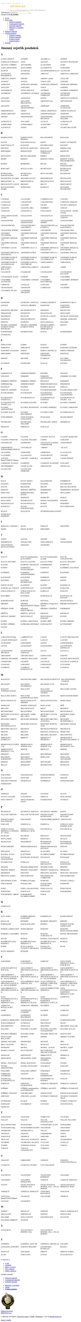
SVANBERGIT (26, 1104)
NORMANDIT (6, 784)
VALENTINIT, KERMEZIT (45, 1176)
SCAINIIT (44, 1015)
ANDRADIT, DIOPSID (29, 84)
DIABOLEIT (5, 319)
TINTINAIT (5, 1133)
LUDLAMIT (44, 667)
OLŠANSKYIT (26, 797)
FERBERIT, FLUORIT (68, 376)
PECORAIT (25, 836)
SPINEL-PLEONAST (28, 1063)
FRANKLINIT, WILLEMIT (26, 423)
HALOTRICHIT (46, 481)
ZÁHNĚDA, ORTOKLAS (49, 1244)
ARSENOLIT (25, 114)
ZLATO (3, 1255)
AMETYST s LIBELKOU (69, 74)
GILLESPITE (5, 452)
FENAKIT (64, 373)
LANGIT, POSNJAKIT (9, 640)
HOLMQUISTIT (26, 500)
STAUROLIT (45, 1066)
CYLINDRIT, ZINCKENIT (25, 291)
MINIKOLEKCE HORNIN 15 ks (46, 745)
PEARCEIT (5, 836)
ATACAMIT (25, 121)
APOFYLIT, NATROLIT (69, 98)
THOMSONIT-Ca (27, 1131)
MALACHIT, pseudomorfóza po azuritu (29, 697)
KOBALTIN (64, 588)
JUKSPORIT (45, 545)
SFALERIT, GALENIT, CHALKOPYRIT (48, 1030)
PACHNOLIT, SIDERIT (48, 811)
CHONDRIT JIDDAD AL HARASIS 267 (49, 249)
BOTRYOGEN (45, 169)
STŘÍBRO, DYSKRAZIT (69, 1088)
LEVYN (43, 651)
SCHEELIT (64, 1015)
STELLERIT (5, 1071)
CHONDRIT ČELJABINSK (6, 234)
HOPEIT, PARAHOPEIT (49, 500)
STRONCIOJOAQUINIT (69, 1093)
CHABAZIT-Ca (26, 211)
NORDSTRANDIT (67, 781)
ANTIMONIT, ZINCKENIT (65, 94)
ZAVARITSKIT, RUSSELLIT (46, 1248)
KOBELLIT (44, 591)
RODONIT (44, 929)
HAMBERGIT (65, 481)
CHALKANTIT (26, 216)
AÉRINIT (63, 59)
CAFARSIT (5, 199)
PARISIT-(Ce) (25, 824)
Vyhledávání (5, 12)
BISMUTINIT (65, 156)
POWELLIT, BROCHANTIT (46, 863)
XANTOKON (6, 1230)
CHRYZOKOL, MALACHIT (6, 268)
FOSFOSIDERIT (7, 417)
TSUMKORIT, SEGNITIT (30, 1142)
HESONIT (44, 493)
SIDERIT (43, 1037)
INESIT (3, 529)
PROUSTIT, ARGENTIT (69, 873)
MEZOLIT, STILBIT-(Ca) (49, 732)
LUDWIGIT (64, 667)
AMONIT (24, 78)
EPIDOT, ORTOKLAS (48, 350)
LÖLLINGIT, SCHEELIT (69, 661)
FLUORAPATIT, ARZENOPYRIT (46, 394)
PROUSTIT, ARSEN (8, 876)
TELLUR (24, 1120)
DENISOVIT (25, 313)
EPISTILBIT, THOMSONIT (45, 354)
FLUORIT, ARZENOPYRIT (7, 408)
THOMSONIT (6, 1131)
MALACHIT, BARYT (8, 696)
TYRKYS (63, 1145)
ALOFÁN (4, 71)
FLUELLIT (25, 390)
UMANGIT (5, 1160)
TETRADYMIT (26, 1125)
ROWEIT (24, 939)
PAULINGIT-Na (66, 829)
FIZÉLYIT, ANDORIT (9, 390)
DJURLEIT (25, 322)
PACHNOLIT (6, 811)
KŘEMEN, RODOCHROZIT (27, 609)
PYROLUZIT (45, 891)
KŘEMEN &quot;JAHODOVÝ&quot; (30, 604)
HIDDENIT (25, 497)
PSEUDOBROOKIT (67, 876)
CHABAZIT (5, 211)
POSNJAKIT (65, 857)
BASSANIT (25, 145)
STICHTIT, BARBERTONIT (46, 1075)
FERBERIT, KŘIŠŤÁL (9, 381)
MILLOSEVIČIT (66, 735)
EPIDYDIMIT (6, 353)
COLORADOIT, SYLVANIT (66, 273)
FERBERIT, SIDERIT (28, 381)
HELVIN (43, 487)
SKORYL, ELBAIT (8, 1050)
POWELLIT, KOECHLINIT (65, 863)
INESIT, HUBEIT (27, 529)
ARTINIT (4, 117)
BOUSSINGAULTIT (28, 178)
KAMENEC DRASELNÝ (30, 565)
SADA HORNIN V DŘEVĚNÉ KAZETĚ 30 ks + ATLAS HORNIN (9, 983)
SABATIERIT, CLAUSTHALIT (27, 962)
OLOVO (63, 794)
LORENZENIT (45, 664)
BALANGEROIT (46, 137)
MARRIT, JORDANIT (28, 705)
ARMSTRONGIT (7, 111)
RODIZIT (43, 924)
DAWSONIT (45, 305)
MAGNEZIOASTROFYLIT (50, 679)
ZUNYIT (43, 1255)
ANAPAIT (4, 81)
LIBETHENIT (6, 656)
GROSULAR (65, 466)
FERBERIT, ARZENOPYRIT (46, 377)
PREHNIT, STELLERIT (29, 870)
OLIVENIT (44, 794)
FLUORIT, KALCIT (8, 412)
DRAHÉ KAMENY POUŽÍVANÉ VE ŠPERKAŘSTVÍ (47, 327)
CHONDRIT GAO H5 (9, 248)
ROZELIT (64, 939)
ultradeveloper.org (55, 1316)
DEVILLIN (25, 316)
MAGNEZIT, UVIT (47, 684)
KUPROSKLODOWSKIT (30, 624)
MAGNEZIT (5, 684)
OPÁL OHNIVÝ (7, 800)
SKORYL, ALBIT (66, 1047)
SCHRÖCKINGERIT (67, 1020)
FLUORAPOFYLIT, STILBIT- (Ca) (8, 403)
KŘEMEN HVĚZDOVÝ (69, 604)
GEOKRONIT (26, 443)
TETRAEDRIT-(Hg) (8, 1128)
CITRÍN (63, 267)
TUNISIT (4, 1145)
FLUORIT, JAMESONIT (69, 407)
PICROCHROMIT (7, 846)
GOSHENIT (25, 463)
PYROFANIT (5, 891)
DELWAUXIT (65, 310)
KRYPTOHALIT (27, 616)
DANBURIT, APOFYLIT (30, 302)
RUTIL (62, 946)
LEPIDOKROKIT (66, 643)
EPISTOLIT (64, 353)
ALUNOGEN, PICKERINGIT (6, 74)
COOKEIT (24, 277)
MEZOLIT (24, 732)
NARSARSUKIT (27, 775)
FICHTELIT (5, 387)
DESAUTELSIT (46, 313)
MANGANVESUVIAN (48, 701)
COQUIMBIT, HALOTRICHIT (46, 281)
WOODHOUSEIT (46, 1217)
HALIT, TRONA (27, 481)
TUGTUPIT (44, 1142)
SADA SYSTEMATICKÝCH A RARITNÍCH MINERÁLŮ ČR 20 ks (29, 999)
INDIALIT (44, 526)
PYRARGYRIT (26, 884)
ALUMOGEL (25, 71)
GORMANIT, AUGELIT (9, 463)
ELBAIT (43, 345)
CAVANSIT (25, 205)
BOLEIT (43, 164)
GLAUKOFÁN (26, 455)
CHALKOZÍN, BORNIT (9, 230)
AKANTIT (44, 62)
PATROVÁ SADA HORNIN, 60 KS (66, 825)
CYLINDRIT (65, 287)
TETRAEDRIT (65, 1125)
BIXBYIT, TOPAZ (47, 159)
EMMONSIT (5, 348)
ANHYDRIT (25, 87)
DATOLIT (4, 305)
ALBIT (62, 65)
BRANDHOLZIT (46, 178)
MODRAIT (5, 754)
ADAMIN (24, 59)
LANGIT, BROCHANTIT (69, 637)
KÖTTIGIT (44, 601)
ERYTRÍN (24, 358)
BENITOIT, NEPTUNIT (29, 148)
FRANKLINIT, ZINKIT (48, 422)
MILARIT (4, 735)
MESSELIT (64, 708)
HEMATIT (4, 490)
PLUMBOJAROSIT (67, 854)
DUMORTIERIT (66, 332)
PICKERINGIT (26, 842)
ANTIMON (44, 90)
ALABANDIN (45, 65)
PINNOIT (63, 846)
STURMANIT (6, 1101)
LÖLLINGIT (45, 661)
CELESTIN (5, 208)
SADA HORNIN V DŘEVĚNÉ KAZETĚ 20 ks (69, 970)
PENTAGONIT (65, 836)
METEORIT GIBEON (8, 719)
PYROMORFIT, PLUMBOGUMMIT (28, 895)
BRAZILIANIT (65, 178)
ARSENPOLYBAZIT (48, 114)
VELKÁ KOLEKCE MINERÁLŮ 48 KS (67, 1186)
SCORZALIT (25, 1023)
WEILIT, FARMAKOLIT (69, 1211)
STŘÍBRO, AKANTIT (48, 1088)
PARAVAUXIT (66, 819)
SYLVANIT (44, 1104)
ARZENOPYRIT (27, 117)
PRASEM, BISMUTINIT (29, 867)
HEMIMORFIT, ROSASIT (69, 490)
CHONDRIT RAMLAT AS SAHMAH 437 (48, 258)
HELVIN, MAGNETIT (68, 487)
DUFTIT (43, 332)
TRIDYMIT (44, 1136)
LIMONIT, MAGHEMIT (9, 658)
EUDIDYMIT (25, 363)
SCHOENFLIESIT (27, 1020)
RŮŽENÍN (24, 951)
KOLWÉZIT (25, 596)
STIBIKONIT (65, 1071)
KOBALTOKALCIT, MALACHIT (28, 592)
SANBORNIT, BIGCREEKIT (26, 1016)
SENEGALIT (25, 1026)
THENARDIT (65, 1128)
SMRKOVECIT (46, 1055)
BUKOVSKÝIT (66, 184)
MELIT (43, 708)
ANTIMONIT (6, 93)
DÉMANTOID (6, 313)
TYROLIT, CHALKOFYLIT (27, 1149)
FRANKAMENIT (66, 417)
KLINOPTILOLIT (27, 588)
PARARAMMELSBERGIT (50, 819)
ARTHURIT (64, 114)
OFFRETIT (5, 794)
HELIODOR (25, 487)
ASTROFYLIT (6, 121)
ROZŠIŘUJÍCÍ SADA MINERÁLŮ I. (28, 942)
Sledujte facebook (7, 1312)
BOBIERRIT (25, 164)
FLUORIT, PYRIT (46, 412)
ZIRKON (43, 1252)
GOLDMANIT (45, 458)
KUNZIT (63, 616)
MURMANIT (25, 765)
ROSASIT (24, 934)
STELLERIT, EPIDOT (28, 1071)
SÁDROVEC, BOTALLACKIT (7, 1006)
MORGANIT (45, 757)
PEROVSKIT (45, 839)
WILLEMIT (5, 1217)
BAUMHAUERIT (46, 145)
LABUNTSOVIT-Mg (8, 637)
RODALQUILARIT (28, 924)
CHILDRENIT (45, 230)
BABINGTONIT (7, 137)
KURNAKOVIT (46, 624)
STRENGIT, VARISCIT (68, 1083)
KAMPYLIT (64, 565)
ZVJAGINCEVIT (66, 1255)
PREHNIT (64, 867)
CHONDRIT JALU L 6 (29, 248)
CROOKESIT (25, 287)
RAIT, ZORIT (6, 916)
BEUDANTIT (6, 156)
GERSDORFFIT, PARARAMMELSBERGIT (10, 448)
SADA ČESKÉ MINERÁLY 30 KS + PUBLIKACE (67, 963)
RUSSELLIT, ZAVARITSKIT (45, 947)
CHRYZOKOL (65, 262)
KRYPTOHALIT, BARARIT (46, 617)
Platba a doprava (10, 1271)
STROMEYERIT (27, 1093)
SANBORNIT (6, 1015)
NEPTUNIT (25, 778)
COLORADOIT (46, 272)
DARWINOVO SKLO (68, 302)
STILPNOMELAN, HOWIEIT (47, 1079)
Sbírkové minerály (15, 22)
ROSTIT (4, 939)
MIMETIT (24, 738)
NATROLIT (64, 775)
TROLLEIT (5, 1139)
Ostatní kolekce (14, 41)
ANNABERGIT (6, 90)
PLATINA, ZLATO (7, 854)
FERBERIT (25, 376)
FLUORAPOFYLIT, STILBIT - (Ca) (67, 398)
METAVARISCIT (66, 711)
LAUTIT (24, 640)
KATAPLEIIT (6, 577)
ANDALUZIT (45, 81)
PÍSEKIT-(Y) (25, 851)
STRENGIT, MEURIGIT (49, 1083)
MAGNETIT (5, 679)
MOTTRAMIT (45, 762)
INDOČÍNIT (64, 526)
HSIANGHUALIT (7, 503)
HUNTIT (43, 506)
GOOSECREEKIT (66, 458)
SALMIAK (44, 1010)
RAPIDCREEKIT (66, 916)
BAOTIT (4, 142)
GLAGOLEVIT (65, 452)
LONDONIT (5, 664)
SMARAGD (5, 1055)
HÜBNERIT (64, 503)
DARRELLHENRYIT (48, 302)
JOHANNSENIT (66, 542)
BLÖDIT (4, 164)
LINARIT (43, 658)
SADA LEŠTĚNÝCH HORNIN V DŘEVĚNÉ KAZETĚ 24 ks (48, 983)
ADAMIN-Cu (45, 59)
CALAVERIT (25, 199)
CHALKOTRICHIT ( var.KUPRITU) (28, 226)
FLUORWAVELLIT (67, 412)
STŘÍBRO (4, 1088)
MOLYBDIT (64, 754)
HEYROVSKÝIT (7, 497)
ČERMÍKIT (44, 208)
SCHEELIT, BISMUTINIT (10, 1020)
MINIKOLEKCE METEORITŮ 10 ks (67, 745)
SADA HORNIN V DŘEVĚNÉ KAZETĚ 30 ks (69, 976)
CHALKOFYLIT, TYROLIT (66, 217)
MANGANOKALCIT (8, 701)
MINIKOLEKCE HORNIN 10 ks (27, 745)
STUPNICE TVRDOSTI (49, 1096)
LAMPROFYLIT (27, 637)
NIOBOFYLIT (26, 781)
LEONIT (43, 643)
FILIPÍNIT (24, 387)
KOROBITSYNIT (7, 601)
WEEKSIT (44, 1211)
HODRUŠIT (44, 497)
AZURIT (43, 127)
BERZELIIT (64, 151)
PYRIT (3, 888)
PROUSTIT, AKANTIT (48, 873)
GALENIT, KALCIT (47, 437)
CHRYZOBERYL (46, 262)
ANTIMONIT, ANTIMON (30, 93)
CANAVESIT (5, 202)
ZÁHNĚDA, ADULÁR (29, 1244)
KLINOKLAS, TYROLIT (10, 588)
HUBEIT (43, 503)
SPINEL (63, 1058)
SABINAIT (44, 961)
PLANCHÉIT (45, 851)
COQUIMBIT (65, 277)
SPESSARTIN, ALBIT (28, 1058)
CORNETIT (5, 285)
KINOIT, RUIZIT (7, 585)
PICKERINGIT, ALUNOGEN (46, 842)
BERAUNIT (44, 148)
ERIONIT (4, 358)
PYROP (43, 894)
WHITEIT (44, 1214)
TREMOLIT (25, 1136)
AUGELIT (44, 121)
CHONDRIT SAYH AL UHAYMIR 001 (29, 263)
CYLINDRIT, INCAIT (9, 290)
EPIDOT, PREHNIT (67, 350)
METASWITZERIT (47, 711)
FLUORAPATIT (26, 393)
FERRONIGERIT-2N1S (48, 384)
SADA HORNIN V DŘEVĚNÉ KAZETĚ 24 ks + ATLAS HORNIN (49, 976)
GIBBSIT (44, 447)
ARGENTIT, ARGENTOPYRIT (27, 107)
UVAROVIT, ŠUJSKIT (29, 1165)
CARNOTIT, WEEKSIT (68, 202)
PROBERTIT (5, 873)
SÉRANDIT (44, 1026)
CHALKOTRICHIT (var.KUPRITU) (67, 226)
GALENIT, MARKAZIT (69, 437)
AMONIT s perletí (46, 78)
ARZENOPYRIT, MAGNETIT (46, 117)
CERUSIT (64, 208)
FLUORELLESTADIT (29, 402)
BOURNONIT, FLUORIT (10, 178)
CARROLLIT (6, 205)
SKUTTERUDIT (27, 1050)
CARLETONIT (26, 202)
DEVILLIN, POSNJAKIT (69, 316)
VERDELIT (5, 1191)
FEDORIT (44, 373)
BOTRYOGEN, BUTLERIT (65, 169)
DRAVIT (63, 325)
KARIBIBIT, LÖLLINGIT (69, 568)
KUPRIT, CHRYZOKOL (29, 621)
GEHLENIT (64, 440)
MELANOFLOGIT (27, 708)
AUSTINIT (64, 124)
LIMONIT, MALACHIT (29, 658)
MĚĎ (62, 705)
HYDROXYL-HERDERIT (6, 515)
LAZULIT (44, 640)
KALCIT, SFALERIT (67, 562)
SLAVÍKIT (64, 1050)
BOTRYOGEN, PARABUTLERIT (7, 174)
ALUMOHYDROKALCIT (49, 71)
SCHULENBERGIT (8, 1023)
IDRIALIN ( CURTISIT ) (9, 526)
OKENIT (24, 794)
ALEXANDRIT (26, 68)
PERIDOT (24, 839)
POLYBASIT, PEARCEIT (30, 857)
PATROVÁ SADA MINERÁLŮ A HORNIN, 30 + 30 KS (10, 831)
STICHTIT (24, 1074)
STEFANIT (64, 1066)
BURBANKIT (26, 187)
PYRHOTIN (64, 884)
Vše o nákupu (9, 1269)
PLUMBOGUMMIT (47, 854)
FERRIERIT (64, 381)
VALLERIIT (64, 1175)
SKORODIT (5, 1047)
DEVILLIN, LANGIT (48, 316)
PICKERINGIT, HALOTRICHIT (66, 842)
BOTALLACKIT (27, 169)
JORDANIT (25, 545)
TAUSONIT (64, 1117)
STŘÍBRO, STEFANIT (9, 1093)
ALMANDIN (65, 68)
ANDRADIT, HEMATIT (49, 84)
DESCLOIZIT (65, 313)
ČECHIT (43, 205)
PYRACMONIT (6, 884)
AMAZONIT (25, 74)
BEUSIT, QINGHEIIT (28, 156)
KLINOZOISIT (45, 588)
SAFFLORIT (65, 1005)
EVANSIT (64, 363)
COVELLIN (25, 285)
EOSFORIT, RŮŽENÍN (68, 348)
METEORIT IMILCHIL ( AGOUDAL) (49, 720)
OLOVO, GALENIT (8, 797)
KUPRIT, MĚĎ (45, 621)
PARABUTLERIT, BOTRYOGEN (47, 815)
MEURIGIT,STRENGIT (48, 729)
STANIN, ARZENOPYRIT (7, 1067)
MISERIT (63, 749)
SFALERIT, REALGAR (48, 1034)
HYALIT (4, 511)
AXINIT (24, 127)
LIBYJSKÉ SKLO (27, 656)
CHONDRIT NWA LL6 (68, 253)
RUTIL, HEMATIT (7, 951)
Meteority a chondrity (16, 28)
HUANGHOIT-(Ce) (27, 503)
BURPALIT (44, 187)
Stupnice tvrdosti (14, 35)
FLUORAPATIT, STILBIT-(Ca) (7, 398)
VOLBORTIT (25, 1201)
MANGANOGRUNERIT (69, 696)
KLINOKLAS (65, 585)
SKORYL (24, 1047)
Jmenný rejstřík (6, 1320)
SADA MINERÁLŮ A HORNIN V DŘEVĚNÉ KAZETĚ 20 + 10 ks (68, 983)
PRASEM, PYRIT (46, 867)
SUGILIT (24, 1101)
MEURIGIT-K (65, 729)
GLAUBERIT (6, 455)
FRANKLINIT (6, 422)
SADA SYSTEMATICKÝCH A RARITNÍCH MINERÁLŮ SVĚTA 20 (48, 999)
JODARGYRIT (26, 542)
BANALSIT (64, 137)
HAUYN (4, 487)
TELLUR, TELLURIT (68, 1120)
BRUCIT (43, 184)
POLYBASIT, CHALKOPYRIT (7, 858)
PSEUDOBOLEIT (27, 876)
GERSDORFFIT (66, 443)
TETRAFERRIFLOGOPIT (30, 1128)
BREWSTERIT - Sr (7, 181)
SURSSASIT (5, 1104)
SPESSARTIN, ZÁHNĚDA (45, 1059)
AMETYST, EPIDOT (8, 78)
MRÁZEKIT (64, 762)
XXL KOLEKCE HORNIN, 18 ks (27, 1231)
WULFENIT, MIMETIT (9, 1220)
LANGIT (43, 637)
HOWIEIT (64, 500)
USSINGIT (44, 1160)
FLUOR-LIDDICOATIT (68, 390)
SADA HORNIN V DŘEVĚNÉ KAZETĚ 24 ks (29, 976)
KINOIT (63, 580)
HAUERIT (44, 484)
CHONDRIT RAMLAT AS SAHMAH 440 (68, 258)
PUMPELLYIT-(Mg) (28, 881)
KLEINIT (43, 585)
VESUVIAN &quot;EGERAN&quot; (9, 1197)
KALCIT (4, 557)
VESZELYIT (25, 1196)
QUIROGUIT (5, 906)
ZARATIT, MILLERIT (28, 1247)
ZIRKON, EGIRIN (67, 1252)
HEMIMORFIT (45, 490)
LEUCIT (4, 646)
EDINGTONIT (6, 345)
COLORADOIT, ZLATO (9, 277)
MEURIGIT (25, 729)
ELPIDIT (63, 345)
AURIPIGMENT (26, 124)
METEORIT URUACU (9, 729)
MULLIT (4, 765)
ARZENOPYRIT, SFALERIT (66, 117)
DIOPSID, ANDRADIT (68, 319)
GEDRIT (43, 440)
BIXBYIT (24, 159)
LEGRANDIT (6, 643)
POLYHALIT (45, 857)
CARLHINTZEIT (46, 202)
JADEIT (4, 539)
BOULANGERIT (46, 173)
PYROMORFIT (65, 891)
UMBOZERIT (26, 1160)
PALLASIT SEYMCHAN (30, 814)
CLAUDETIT (6, 272)
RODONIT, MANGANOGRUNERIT (69, 930)
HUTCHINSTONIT (67, 506)
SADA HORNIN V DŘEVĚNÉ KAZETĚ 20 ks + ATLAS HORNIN (9, 976)
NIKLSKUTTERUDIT (9, 781)
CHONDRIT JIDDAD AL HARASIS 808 (69, 249)
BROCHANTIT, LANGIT (10, 184)
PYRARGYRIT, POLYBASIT (46, 884)
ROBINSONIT (6, 924)
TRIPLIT (63, 1136)
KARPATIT (44, 572)
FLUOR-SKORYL (7, 393)
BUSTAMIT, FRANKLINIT (65, 188)
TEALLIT (4, 1120)
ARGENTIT (5, 106)
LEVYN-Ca (64, 651)
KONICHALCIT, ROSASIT (66, 597)
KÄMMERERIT (46, 565)
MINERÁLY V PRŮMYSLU (45, 738)
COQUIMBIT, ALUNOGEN (6, 281)
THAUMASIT (45, 1128)
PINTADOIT (5, 851)
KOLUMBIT (5, 596)
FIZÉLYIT (64, 387)
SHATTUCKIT (65, 1034)
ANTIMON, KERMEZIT (69, 90)
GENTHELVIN (6, 443)
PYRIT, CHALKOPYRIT (30, 888)
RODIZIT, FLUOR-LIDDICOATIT (67, 925)
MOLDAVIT (25, 754)
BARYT (43, 142)
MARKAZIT (5, 705)
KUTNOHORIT (66, 624)
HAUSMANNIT (66, 484)
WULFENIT (64, 1217)
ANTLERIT (5, 98)
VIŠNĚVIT (64, 1196)
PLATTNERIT (26, 854)
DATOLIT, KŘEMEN (28, 305)
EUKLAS (43, 363)
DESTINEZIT (6, 316)
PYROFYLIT (25, 891)
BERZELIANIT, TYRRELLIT (46, 152)
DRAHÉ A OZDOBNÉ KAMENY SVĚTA (29, 326)
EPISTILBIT (25, 353)
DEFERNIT (44, 310)
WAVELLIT (25, 1211)
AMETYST (44, 74)
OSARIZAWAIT (46, 800)
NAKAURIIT (5, 775)
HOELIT (63, 497)
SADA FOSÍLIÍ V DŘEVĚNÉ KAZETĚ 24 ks (49, 970)
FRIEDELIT (25, 427)
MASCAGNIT (45, 705)
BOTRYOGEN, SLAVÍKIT (26, 174)
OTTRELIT (64, 800)
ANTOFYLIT (25, 98)
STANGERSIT (45, 1063)
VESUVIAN (64, 1191)
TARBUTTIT (45, 1117)
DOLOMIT (64, 322)
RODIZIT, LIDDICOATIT (10, 929)
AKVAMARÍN (26, 65)
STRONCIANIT (46, 1093)
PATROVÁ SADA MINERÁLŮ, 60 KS (28, 830)
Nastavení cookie (23, 1316)
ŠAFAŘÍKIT (44, 1005)
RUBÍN (3, 946)
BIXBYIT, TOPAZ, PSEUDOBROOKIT (67, 160)
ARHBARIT (44, 106)
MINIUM (24, 749)
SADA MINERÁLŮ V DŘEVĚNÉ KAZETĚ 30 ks (9, 990)
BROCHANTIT (66, 181)
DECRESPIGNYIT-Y (28, 310)
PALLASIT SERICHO (9, 814)
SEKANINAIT (45, 1023)
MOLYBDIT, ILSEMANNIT (6, 758)
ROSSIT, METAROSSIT (69, 934)
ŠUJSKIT (43, 1101)
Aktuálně (8, 1265)
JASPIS (63, 539)
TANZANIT (25, 1117)
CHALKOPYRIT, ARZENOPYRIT (27, 221)
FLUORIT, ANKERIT (68, 402)
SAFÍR (3, 1010)
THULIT (43, 1131)
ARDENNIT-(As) (46, 101)
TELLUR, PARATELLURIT (46, 1121)
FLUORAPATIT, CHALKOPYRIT (66, 394)
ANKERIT (64, 87)
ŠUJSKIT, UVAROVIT (68, 1101)
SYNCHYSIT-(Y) (66, 1104)
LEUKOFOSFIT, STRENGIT (27, 652)
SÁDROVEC (65, 997)
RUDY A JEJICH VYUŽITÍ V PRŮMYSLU (30, 947)
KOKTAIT (64, 591)
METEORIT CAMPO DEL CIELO (28, 715)
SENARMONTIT (7, 1026)
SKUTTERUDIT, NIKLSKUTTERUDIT (48, 1051)
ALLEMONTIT (46, 68)
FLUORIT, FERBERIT (48, 407)
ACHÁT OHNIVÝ (7, 59)
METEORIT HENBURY (29, 719)
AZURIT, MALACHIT (68, 127)
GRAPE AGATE (26, 466)
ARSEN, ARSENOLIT (48, 111)
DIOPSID (43, 319)
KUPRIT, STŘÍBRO (8, 624)
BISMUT (43, 156)
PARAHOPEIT (26, 819)
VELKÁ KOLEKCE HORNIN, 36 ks (28, 1186)
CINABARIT (45, 267)
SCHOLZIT (44, 1020)
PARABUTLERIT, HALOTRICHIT (7, 820)
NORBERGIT (45, 781)
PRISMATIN (64, 870)
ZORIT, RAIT (25, 1255)
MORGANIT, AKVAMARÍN (65, 758)
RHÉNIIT (63, 921)
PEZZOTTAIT (6, 842)
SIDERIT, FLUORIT (67, 1037)
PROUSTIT (25, 873)
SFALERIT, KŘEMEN (9, 1034)
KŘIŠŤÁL (4, 613)
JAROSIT (43, 539)
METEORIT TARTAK (68, 724)
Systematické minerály (16, 24)
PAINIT (63, 811)
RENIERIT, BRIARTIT (48, 921)
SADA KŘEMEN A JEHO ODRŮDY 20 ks (30, 982)
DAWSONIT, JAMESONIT (65, 306)
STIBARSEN (45, 1071)
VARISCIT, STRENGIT (68, 1180)
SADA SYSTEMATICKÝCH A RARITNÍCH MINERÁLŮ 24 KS (68, 991)
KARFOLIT (44, 568)
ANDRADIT (5, 84)
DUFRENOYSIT (27, 332)
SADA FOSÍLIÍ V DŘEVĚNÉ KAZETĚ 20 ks (29, 970)
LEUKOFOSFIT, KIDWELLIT (66, 647)
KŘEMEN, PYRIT (7, 608)
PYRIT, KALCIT (46, 888)
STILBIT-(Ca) (65, 1074)
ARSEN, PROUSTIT (8, 114)
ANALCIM (64, 78)
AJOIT (23, 62)
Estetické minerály (15, 26)
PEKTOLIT (44, 836)
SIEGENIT (44, 1041)
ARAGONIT (5, 101)
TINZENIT (24, 1133)
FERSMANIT (65, 384)
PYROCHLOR (65, 888)
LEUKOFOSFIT (46, 646)
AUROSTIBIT (45, 124)
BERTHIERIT (6, 151)
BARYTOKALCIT (7, 145)
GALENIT (24, 437)
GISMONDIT (45, 452)
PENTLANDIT (6, 839)
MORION (4, 762)
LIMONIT (64, 656)
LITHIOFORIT (6, 661)
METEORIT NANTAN (29, 724)
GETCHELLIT (26, 447)
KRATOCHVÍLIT (66, 601)
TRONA (43, 1139)
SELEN (63, 1023)
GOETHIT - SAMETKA (29, 458)
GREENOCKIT (46, 466)
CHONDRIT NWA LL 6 (48, 253)
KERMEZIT (44, 577)
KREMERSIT (65, 608)
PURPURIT (44, 881)
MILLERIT (25, 735)
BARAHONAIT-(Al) (28, 142)
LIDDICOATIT (45, 656)
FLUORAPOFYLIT (28, 398)
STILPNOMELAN (27, 1079)
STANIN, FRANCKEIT (29, 1066)
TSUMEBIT (5, 1142)
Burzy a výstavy (10, 1267)
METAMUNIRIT (7, 711)
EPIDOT (24, 350)
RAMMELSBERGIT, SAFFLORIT (28, 917)
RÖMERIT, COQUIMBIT (10, 934)
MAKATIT (64, 684)
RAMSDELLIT (45, 916)
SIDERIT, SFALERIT (8, 1041)
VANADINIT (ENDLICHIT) (26, 1181)
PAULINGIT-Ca (46, 829)
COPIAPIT (44, 277)
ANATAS (24, 81)
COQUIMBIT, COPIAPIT (30, 280)
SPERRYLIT (64, 1055)
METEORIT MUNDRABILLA (66, 720)
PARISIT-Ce (44, 824)
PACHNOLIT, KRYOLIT (30, 811)
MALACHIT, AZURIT (68, 689)
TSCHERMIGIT (66, 1139)
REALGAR (5, 921)
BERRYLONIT (65, 148)
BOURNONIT (65, 173)
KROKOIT (44, 613)
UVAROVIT (5, 1165)
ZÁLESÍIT (64, 1244)
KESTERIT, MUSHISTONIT (26, 581)
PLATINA (64, 851)
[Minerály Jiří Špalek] (23, 10)
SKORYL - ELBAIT (47, 1047)
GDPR (32, 1316)
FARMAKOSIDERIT (28, 373)
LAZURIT (64, 640)
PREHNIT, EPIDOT (8, 870)
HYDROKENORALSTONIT (50, 511)
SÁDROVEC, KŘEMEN (29, 1005)
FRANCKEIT (45, 417)
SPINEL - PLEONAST (9, 1063)
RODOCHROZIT (27, 929)
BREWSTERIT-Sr (27, 181)
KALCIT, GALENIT (28, 562)
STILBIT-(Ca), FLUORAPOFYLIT (8, 1079)
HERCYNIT (5, 493)
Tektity (11, 29)
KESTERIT (5, 580)
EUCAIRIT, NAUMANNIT (65, 359)
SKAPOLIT (44, 1044)
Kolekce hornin (14, 39)
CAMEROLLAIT (46, 199)
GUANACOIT (6, 469)
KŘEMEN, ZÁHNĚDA (48, 608)
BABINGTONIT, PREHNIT (27, 138)
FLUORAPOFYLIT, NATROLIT (47, 398)
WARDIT (4, 1211)
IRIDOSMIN (44, 529)
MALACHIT (25, 689)
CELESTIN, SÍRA (27, 208)
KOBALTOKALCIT (8, 591)
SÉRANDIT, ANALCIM (69, 1026)
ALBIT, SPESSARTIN (9, 68)
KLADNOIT (25, 585)
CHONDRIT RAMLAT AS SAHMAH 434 (29, 258)
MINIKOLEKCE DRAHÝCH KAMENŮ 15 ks (69, 739)
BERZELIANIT (26, 151)
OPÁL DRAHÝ (65, 797)
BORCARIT (5, 169)
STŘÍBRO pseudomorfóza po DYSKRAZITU (30, 1089)
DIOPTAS (4, 322)
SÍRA (62, 1041)
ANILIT (43, 87)
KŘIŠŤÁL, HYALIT (28, 613)
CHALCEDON (45, 211)
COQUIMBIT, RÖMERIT (69, 280)
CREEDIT (64, 285)
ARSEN (23, 111)
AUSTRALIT (5, 127)
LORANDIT (25, 664)
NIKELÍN (63, 778)
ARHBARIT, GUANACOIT (65, 107)
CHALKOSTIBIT (66, 220)
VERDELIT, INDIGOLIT (30, 1191)
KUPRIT (4, 621)
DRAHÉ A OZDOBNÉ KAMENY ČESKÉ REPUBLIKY (9, 327)
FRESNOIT (5, 427)
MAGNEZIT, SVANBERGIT (26, 685)
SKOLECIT (64, 1044)
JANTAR (24, 539)
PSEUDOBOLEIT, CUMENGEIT (47, 877)
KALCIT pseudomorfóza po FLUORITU (29, 558)
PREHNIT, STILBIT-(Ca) (49, 870)
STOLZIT (63, 1079)
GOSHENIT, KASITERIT (49, 463)
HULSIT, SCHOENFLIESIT (27, 507)
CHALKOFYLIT (46, 216)
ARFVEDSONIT (66, 101)
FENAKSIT (5, 376)
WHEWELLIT (26, 1214)
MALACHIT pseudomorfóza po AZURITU (46, 691)
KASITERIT (64, 572)
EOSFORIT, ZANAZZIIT (10, 350)
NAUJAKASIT (6, 778)
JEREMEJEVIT (6, 542)
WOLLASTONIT (27, 1217)
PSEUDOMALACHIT (9, 881)
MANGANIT (45, 696)
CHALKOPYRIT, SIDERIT (46, 221)
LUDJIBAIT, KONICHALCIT (26, 668)
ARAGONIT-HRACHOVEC (26, 102)
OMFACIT (44, 797)
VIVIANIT (5, 1201)
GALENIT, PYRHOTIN (9, 440)
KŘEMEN (4, 604)
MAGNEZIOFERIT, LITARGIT (68, 680)
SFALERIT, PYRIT (27, 1034)
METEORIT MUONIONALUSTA (8, 725)
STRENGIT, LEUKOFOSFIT (26, 1084)
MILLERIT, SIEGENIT (48, 735)
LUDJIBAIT (5, 667)
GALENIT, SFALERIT (29, 440)
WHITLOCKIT (65, 1214)
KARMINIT (5, 572)
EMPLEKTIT (25, 348)
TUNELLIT (64, 1142)
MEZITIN (4, 732)
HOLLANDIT (6, 500)
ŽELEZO (63, 1247)
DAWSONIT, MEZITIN (9, 310)
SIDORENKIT (26, 1041)
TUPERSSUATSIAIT (28, 1145)
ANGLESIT (5, 87)
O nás (7, 1263)
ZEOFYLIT (5, 1252)
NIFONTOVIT (45, 778)
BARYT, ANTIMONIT (68, 142)
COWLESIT (44, 285)
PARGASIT (5, 824)
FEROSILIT (44, 381)
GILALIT (64, 447)
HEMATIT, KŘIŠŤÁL (28, 490)
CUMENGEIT (45, 287)
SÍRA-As (24, 1044)
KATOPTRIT (25, 577)
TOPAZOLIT (5, 1136)
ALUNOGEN (65, 71)
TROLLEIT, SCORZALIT (30, 1139)
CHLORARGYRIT (67, 230)
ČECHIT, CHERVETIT (68, 205)
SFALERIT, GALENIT (29, 1029)
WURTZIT (24, 1220)
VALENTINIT (26, 1175)
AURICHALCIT (66, 121)
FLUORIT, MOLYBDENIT (26, 413)
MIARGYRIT (65, 732)
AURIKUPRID (6, 124)
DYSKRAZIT (6, 335)
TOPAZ (63, 1133)
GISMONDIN (25, 452)
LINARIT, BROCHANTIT (69, 658)
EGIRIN (23, 345)
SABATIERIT (6, 961)
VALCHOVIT (6, 1175)
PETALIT (63, 839)
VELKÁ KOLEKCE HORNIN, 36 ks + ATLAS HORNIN (49, 1186)
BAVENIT (64, 145)
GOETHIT (64, 455)
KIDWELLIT (45, 580)
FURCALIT (44, 427)
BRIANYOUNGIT (47, 181)
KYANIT (4, 627)
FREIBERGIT (65, 422)
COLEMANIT (26, 272)
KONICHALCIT (46, 596)
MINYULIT (44, 749)
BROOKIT (24, 184)
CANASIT (64, 199)
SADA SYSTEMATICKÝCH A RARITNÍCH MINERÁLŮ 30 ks (9, 999)
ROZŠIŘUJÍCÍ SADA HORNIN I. (8, 942)
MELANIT (5, 708)
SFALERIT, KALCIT (67, 1029)
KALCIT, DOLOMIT (8, 562)
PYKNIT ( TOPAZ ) (67, 881)
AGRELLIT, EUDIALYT (10, 62)
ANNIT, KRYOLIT (27, 90)
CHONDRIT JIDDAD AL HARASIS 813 (10, 253)
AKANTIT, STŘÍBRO (9, 65)
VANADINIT (5, 1180)
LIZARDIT (25, 661)
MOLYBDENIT (46, 754)
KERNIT (63, 577)
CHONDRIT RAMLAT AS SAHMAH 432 (9, 258)
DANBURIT (5, 302)
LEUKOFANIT (26, 646)
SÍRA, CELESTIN (7, 1044)
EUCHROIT (5, 363)
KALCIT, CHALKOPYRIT (66, 558)
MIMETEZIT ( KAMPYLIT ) (6, 738)
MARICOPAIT (65, 701)
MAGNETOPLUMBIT (29, 679)
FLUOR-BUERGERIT (48, 390)
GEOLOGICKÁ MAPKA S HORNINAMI (49, 443)
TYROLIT (4, 1148)
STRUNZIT (5, 1096)
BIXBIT (4, 159)
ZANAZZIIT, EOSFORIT (10, 1247)
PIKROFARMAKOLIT (29, 846)
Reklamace (39, 1316)
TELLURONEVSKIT (8, 1125)
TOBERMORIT (46, 1133)
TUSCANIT (44, 1145)
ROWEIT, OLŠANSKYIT (49, 939)
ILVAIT (23, 526)
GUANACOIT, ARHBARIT (26, 470)
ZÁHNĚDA (5, 1244)
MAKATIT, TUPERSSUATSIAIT (8, 690)
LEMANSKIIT (26, 643)
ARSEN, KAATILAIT (68, 111)
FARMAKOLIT (6, 373)
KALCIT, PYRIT (46, 562)
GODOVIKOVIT (46, 455)
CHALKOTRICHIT (8, 225)
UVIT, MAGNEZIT (47, 1165)
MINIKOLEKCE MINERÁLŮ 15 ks (7, 750)
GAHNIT (4, 437)
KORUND (24, 601)
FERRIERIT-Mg (6, 384)
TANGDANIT (6, 1117)
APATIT (43, 98)
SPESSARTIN (6, 1058)
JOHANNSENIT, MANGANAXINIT (8, 546)
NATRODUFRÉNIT (47, 775)
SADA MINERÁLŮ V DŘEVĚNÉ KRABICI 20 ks (29, 990)
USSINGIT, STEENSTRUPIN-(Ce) (68, 1161)
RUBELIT (64, 941)
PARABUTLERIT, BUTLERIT (67, 815)
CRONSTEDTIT (7, 287)
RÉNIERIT (24, 921)
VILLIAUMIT (45, 1196)
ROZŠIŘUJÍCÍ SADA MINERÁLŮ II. (48, 942)
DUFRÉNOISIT (6, 332)
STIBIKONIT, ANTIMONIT (6, 1075)
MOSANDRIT (26, 762)
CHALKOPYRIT (7, 220)
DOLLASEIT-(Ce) (46, 322)
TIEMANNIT (65, 1131)
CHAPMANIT (26, 230)
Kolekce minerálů (15, 37)
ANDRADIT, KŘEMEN (68, 84)
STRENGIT (5, 1083)
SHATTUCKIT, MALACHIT (6, 1038)
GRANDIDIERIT (7, 466)
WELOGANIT (6, 1214)
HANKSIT (4, 484)
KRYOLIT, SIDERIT (8, 616)
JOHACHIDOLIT (46, 542)
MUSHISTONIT (46, 765)
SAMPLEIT (64, 1010)
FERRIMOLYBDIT (27, 384)
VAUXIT (4, 1185)
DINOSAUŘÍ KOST (28, 319)
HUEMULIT (5, 506)
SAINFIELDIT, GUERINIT (26, 1011)
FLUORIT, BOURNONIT (30, 407)
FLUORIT (44, 402)
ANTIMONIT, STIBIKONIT (45, 94)
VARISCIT (44, 1180)
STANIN (63, 1063)
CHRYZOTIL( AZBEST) (29, 267)
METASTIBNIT (26, 711)
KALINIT (4, 565)
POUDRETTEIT (7, 862)
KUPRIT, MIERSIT (67, 621)
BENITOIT (5, 148)
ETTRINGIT (44, 358)
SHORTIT (24, 1037)
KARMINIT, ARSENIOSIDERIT (28, 573)
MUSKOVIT (64, 765)
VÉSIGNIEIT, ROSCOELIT (45, 1192)
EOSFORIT (44, 348)
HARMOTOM (26, 484)
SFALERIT (5, 1029)
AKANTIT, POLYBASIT (69, 62)
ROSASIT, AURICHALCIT (46, 935)
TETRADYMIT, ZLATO (49, 1125)
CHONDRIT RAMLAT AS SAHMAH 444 (9, 263)
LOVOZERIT (65, 664)
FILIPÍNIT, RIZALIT (47, 387)
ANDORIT (64, 81)
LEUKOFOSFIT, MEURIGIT (7, 652)
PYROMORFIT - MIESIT (10, 894)
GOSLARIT (64, 463)
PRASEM (4, 867)
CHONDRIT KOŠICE (28, 253)
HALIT (3, 481)
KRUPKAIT (64, 613)
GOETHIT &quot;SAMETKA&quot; (9, 459)
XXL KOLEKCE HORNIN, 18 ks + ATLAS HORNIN (49, 1232)
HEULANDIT (65, 493)
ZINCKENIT (25, 1252)
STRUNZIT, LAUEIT (28, 1096)
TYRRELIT (44, 1148)
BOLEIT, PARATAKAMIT (66, 165)
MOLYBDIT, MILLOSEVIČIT (27, 758)
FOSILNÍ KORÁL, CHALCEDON (27, 418)
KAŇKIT (4, 568)
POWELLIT (25, 862)
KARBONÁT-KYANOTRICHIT (27, 568)
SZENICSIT (5, 1107)
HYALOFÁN (25, 511)
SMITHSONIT (26, 1055)
